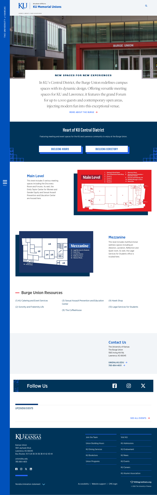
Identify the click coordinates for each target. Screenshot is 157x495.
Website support (99, 484)
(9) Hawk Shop (116, 300)
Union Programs (93, 461)
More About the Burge (82, 112)
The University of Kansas (143, 486)
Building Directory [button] (107, 149)
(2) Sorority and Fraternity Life (29, 306)
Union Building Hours (95, 443)
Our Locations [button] (36, 13)
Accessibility (83, 484)
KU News (124, 455)
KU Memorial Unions (47, 7)
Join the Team (92, 437)
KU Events (125, 461)
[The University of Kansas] (28, 438)
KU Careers (125, 467)
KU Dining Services (94, 449)
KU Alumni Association (130, 473)
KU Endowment (127, 449)
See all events (138, 418)
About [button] (26, 13)
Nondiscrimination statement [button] (28, 484)
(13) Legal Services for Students (123, 306)
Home (21, 13)
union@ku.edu (116, 362)
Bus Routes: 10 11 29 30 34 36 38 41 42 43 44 (34, 454)
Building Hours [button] (60, 149)
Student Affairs (39, 4)
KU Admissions (127, 443)
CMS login (113, 484)
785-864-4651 (115, 365)
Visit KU (124, 437)
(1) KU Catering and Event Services (31, 300)
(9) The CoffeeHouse (72, 310)
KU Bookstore (92, 455)
